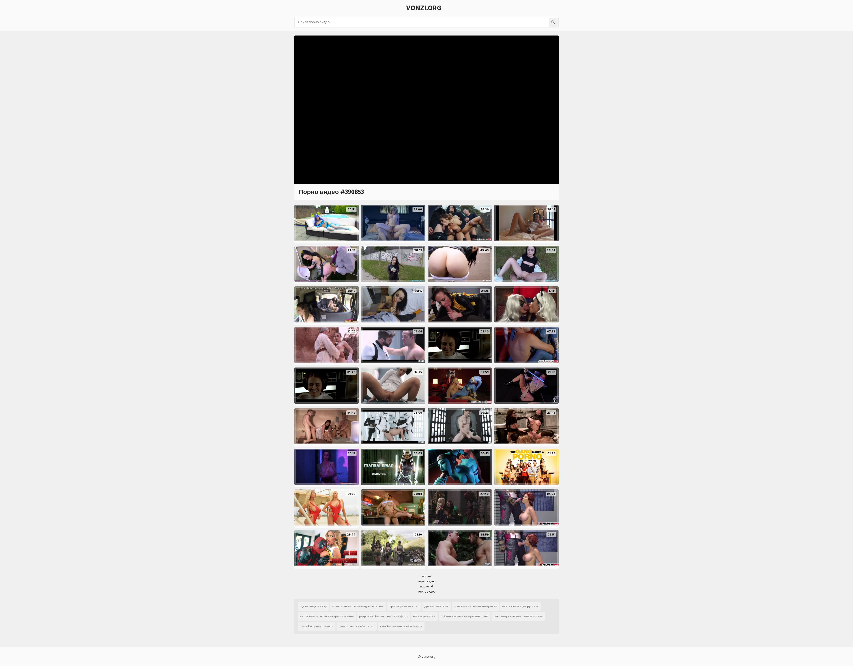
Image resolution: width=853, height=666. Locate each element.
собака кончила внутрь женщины (464, 616)
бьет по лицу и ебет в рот (357, 626)
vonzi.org (424, 8)
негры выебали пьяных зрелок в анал (327, 616)
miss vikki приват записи (316, 626)
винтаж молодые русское (520, 606)
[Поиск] (553, 22)
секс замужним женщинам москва (518, 616)
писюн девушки (424, 616)
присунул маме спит (404, 606)
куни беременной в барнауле (401, 626)
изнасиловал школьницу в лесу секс (358, 606)
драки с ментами (436, 606)
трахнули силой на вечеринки (475, 606)
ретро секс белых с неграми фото (383, 616)
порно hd (426, 586)
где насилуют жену (313, 606)
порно (426, 576)
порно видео (426, 581)
